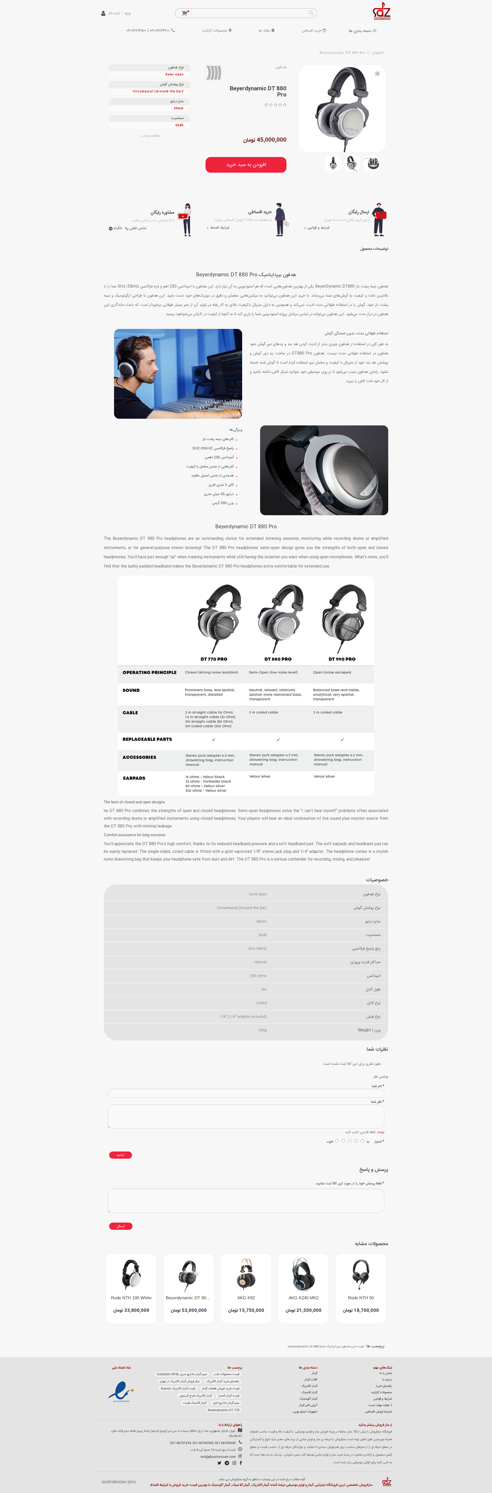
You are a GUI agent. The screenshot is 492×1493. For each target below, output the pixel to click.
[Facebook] (239, 1463)
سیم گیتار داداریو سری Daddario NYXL (182, 1374)
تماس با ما (386, 1373)
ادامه (120, 1155)
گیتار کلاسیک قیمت (194, 1403)
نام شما (377, 1086)
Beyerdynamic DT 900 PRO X (190, 1298)
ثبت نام (114, 13)
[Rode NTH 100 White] (131, 1274)
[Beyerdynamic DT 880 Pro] (372, 163)
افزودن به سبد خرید (246, 165)
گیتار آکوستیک (308, 1398)
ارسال (121, 1226)
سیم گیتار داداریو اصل (226, 1403)
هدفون (280, 67)
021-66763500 (202, 1443)
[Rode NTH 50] (360, 1274)
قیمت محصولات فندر (226, 1374)
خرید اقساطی (312, 31)
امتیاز (378, 1141)
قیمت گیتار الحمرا (228, 1395)
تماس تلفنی (137, 228)
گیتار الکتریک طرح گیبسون (195, 1395)
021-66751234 (180, 1443)
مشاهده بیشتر (151, 135)
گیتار (314, 1373)
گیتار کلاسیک (309, 1392)
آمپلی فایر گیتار (308, 1405)
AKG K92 (246, 1298)
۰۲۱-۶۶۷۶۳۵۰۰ (136, 31)
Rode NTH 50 (361, 1298)
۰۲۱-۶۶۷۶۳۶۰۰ (160, 31)
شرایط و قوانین (318, 228)
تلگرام (117, 228)
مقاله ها (265, 31)
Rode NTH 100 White (131, 1298)
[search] (311, 13)
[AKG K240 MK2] (303, 1274)
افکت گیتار (310, 1379)
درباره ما (387, 1379)
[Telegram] (225, 1463)
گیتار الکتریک (309, 1386)
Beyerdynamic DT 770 (223, 1410)
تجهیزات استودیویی (305, 1411)
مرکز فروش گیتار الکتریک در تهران (180, 1381)
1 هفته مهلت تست (380, 1405)
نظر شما (376, 1102)
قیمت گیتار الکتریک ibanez (178, 1388)
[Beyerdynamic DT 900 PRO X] (188, 1274)
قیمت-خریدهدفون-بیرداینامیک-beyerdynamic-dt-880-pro (326, 1346)
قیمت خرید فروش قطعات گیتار (220, 1388)
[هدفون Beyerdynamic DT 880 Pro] (342, 108)
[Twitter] (218, 1463)
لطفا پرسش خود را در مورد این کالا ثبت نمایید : (348, 1183)
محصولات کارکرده (215, 31)
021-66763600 (225, 1443)
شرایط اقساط (219, 228)
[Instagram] (233, 1463)
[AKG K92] (246, 1274)
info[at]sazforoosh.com (218, 1456)
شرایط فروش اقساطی (378, 1411)
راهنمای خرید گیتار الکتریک (222, 1381)
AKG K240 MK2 (304, 1298)
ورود (127, 13)
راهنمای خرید (384, 1386)
